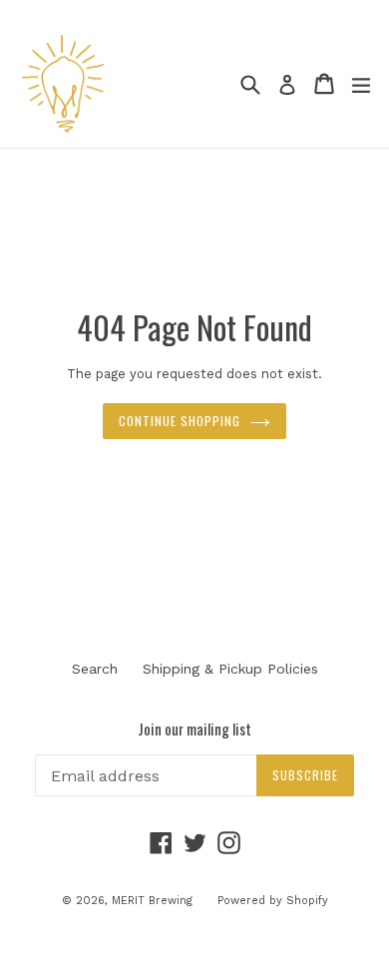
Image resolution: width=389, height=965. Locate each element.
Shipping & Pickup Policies (230, 669)
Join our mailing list (194, 728)
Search (95, 669)
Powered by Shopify (272, 900)
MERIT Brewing (152, 900)
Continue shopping (179, 420)
